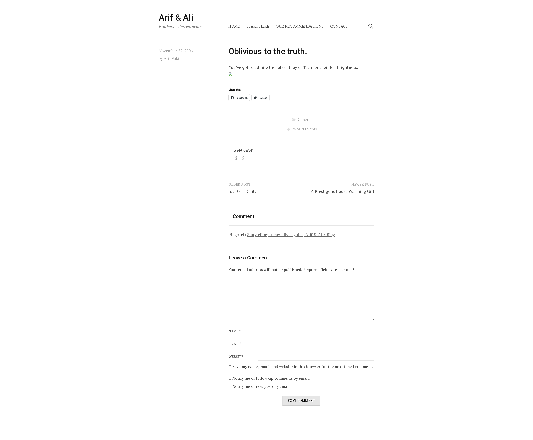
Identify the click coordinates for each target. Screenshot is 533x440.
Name (235, 331)
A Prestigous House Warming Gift (342, 191)
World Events (305, 128)
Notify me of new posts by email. (261, 386)
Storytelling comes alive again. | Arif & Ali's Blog (291, 234)
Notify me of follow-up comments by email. (271, 378)
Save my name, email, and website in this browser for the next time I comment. (302, 366)
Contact (339, 26)
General (305, 119)
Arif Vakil (244, 151)
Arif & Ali (176, 17)
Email (235, 344)
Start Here (258, 26)
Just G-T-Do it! (242, 191)
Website (236, 356)
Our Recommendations (300, 26)
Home (234, 26)
